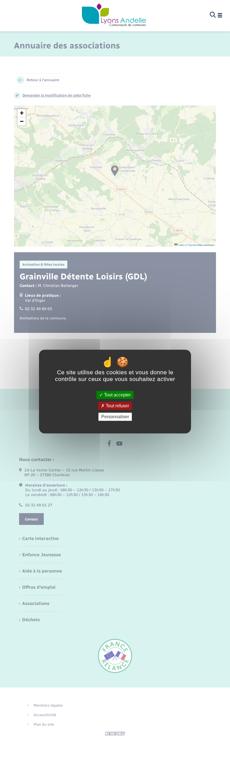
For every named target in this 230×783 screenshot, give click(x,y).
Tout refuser (117, 405)
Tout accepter (117, 394)
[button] (21, 113)
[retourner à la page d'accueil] (114, 15)
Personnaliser (115, 416)
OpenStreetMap (195, 244)
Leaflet (181, 244)
